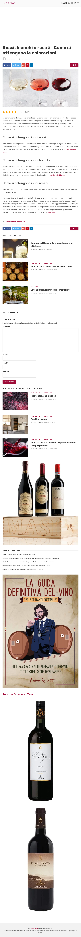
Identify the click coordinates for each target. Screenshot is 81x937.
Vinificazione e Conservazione (13, 43)
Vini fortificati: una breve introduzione (51, 266)
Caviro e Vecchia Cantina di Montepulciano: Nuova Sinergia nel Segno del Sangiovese (31, 558)
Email (5, 363)
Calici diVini (13, 59)
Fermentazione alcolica (43, 396)
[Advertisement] (40, 22)
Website (6, 371)
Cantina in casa (39, 419)
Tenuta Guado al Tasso (19, 694)
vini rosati (52, 212)
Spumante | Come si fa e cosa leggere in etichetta (52, 244)
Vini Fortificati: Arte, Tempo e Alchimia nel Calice (19, 554)
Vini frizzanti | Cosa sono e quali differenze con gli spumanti (53, 444)
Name (5, 354)
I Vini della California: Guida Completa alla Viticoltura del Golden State (26, 565)
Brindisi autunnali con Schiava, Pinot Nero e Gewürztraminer (23, 569)
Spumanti (34, 240)
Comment (6, 327)
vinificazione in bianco (56, 175)
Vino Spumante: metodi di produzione (51, 290)
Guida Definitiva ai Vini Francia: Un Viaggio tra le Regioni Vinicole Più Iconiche (28, 562)
